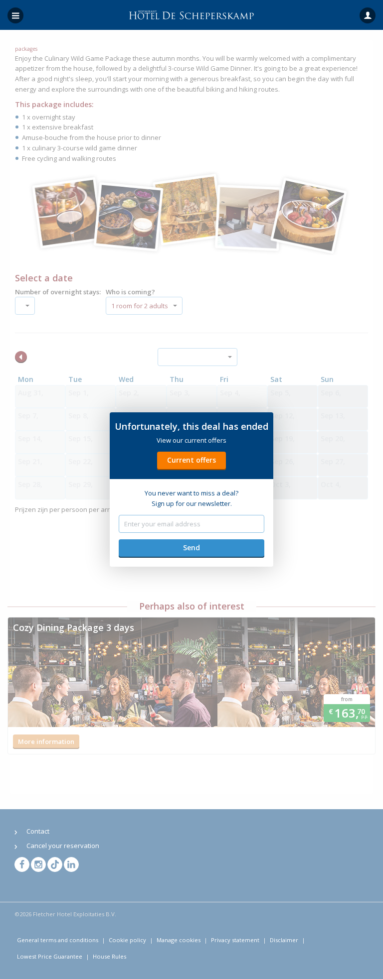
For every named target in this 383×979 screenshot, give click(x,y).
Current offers (191, 460)
